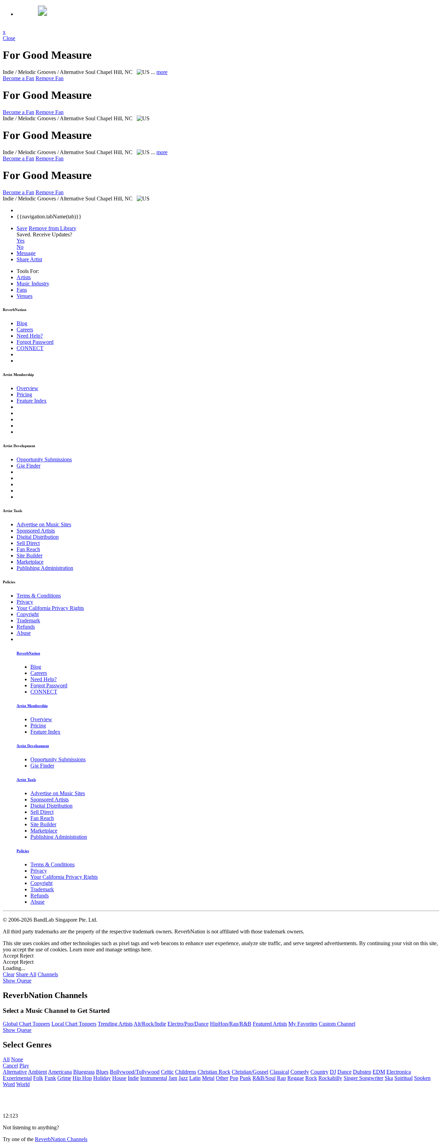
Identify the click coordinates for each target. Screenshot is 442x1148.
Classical (279, 1072)
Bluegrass (84, 1072)
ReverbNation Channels (61, 1139)
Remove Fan (50, 78)
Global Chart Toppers (26, 1024)
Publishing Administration (45, 568)
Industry (33, 283)
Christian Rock (214, 1072)
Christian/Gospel (250, 1072)
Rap (281, 1078)
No (20, 247)
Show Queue (17, 981)
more (161, 72)
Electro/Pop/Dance (188, 1024)
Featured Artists (270, 1024)
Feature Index (32, 401)
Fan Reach (28, 549)
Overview (27, 388)
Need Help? (30, 336)
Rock (311, 1078)
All (6, 1059)
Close (9, 38)
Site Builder (29, 555)
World (23, 1084)
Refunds (26, 627)
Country (319, 1072)
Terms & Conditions (39, 596)
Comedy (299, 1072)
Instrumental (153, 1078)
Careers (25, 329)
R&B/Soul (264, 1078)
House (119, 1078)
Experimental (17, 1078)
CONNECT (30, 348)
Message (26, 253)
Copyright (28, 614)
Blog (22, 323)
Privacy (25, 602)
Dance (344, 1072)
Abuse (24, 633)
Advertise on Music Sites (44, 524)
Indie (133, 1078)
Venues (24, 296)
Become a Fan (18, 78)
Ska (389, 1078)
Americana (60, 1072)
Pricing (24, 394)
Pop (234, 1078)
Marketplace (30, 562)
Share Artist (29, 259)
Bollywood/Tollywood (135, 1072)
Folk (38, 1078)
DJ (333, 1072)
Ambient (37, 1072)
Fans (22, 290)
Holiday (102, 1078)
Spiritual (403, 1078)
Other (222, 1078)
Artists (24, 277)
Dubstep (362, 1072)
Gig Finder (28, 466)
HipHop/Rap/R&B (230, 1024)
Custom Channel (337, 1024)
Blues (102, 1072)
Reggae (295, 1078)
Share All (26, 974)
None (17, 1059)
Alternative (15, 1072)
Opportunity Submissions (44, 459)
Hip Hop (82, 1078)
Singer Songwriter (363, 1078)
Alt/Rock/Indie (150, 1024)
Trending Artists (115, 1024)
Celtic (167, 1072)
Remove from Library (52, 228)
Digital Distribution (38, 537)
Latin (195, 1078)
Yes (21, 241)
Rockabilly (330, 1078)
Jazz (183, 1078)
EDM (379, 1072)
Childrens (185, 1072)
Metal (208, 1078)
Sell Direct (28, 543)
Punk (245, 1078)
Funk (50, 1078)
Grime (64, 1078)
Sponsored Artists (36, 531)
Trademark (28, 620)
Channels (48, 974)
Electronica (398, 1072)
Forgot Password (35, 342)
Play (24, 1066)
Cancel (10, 1066)
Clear (9, 974)
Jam (173, 1078)
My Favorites (302, 1024)
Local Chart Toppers (73, 1024)
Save (22, 228)
